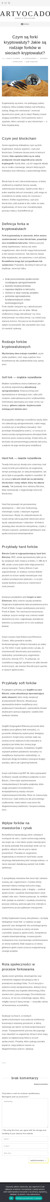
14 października (30, 58)
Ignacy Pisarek (13, 58)
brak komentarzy (25, 1078)
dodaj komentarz (41, 1084)
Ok (11, 1198)
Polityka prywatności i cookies (28, 1198)
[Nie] (47, 1192)
